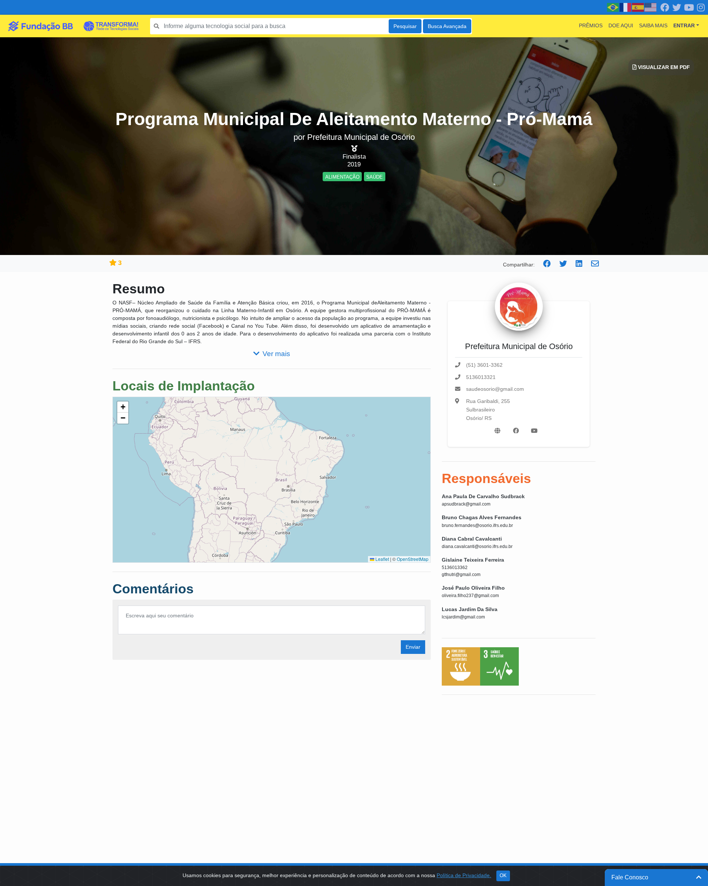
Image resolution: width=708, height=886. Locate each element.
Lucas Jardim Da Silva (469, 609)
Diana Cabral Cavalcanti (472, 539)
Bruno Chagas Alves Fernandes (481, 517)
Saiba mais (653, 25)
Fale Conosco (629, 877)
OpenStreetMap (412, 559)
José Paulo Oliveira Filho (473, 588)
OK (503, 875)
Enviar (413, 647)
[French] (626, 7)
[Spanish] (638, 7)
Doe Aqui (620, 25)
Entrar (684, 25)
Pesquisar (405, 26)
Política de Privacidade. (464, 875)
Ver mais (276, 354)
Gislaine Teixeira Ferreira (473, 560)
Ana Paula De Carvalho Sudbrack (483, 496)
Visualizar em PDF (663, 67)
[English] (651, 7)
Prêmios (591, 25)
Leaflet (381, 559)
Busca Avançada (447, 26)
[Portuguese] (613, 7)
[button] (122, 407)
